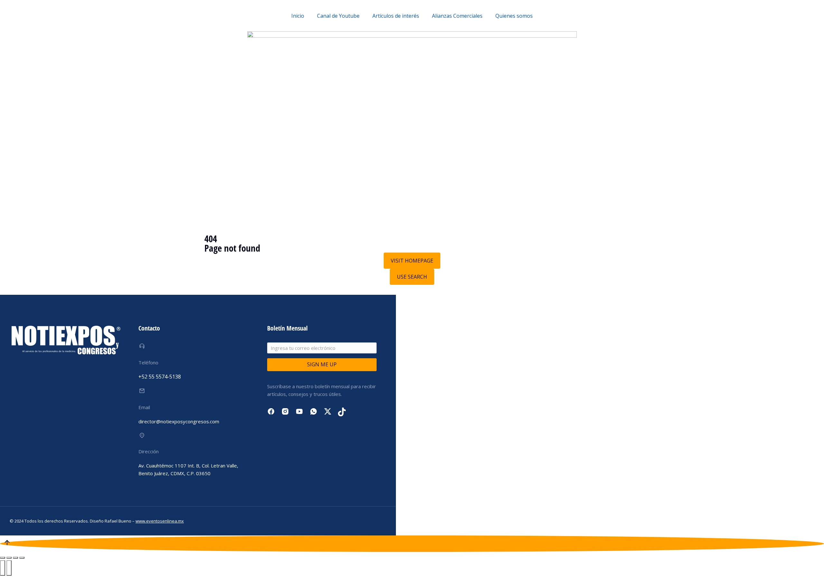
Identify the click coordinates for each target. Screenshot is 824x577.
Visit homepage (412, 260)
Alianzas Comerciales (457, 15)
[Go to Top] (412, 543)
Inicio (297, 15)
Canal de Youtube (338, 15)
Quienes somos (514, 15)
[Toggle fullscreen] (15, 558)
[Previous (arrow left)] (2, 568)
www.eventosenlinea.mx (160, 521)
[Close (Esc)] (2, 558)
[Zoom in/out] (21, 558)
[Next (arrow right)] (9, 568)
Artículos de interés (395, 15)
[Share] (9, 558)
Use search (412, 276)
